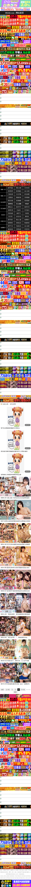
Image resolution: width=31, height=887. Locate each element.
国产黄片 (10, 219)
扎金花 (19, 210)
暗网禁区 (10, 222)
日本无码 (26, 188)
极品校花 (10, 229)
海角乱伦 (18, 222)
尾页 (15, 692)
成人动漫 (26, 191)
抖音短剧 (10, 213)
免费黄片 (26, 219)
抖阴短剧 (18, 229)
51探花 (27, 213)
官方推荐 (3, 208)
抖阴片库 (3, 221)
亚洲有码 (10, 191)
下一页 (23, 689)
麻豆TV (19, 213)
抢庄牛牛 (18, 207)
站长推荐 (3, 202)
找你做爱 (26, 200)
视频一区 (3, 189)
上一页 (7, 689)
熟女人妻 (18, 219)
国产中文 (10, 226)
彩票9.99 (10, 210)
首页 (2, 689)
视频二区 (3, 196)
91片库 (10, 216)
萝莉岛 (27, 216)
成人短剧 (26, 226)
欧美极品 (18, 191)
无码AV (3, 215)
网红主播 (18, 188)
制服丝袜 (18, 197)
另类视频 (26, 197)
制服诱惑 (26, 222)
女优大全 (18, 216)
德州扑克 (26, 207)
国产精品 (10, 188)
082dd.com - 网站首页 (14, 13)
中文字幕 (18, 194)
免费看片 (3, 227)
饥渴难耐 (18, 200)
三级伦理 (10, 194)
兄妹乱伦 (18, 226)
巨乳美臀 (26, 194)
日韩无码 (26, 229)
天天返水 (26, 210)
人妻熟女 (10, 197)
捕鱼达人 (10, 207)
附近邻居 (10, 200)
